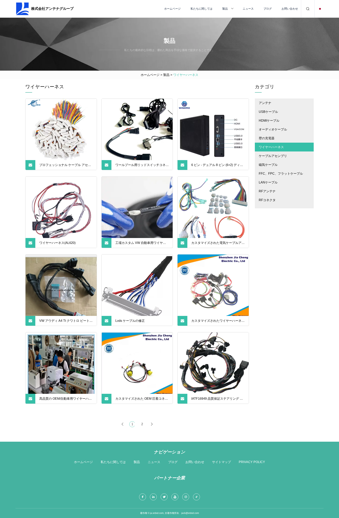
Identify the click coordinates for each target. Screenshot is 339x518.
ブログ (267, 8)
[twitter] (164, 496)
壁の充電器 (266, 138)
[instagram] (185, 496)
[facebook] (142, 496)
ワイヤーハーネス (271, 147)
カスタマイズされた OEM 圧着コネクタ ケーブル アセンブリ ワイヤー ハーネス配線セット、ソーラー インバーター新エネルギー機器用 (142, 400)
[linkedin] (153, 496)
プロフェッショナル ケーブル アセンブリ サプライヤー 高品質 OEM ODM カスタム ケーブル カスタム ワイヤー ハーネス (65, 166)
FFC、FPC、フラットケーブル (281, 173)
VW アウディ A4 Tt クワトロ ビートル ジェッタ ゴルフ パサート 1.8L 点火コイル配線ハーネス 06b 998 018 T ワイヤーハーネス (66, 322)
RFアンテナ (267, 191)
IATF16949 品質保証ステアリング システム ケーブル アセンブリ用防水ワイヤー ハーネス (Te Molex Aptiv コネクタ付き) (217, 400)
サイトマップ (221, 462)
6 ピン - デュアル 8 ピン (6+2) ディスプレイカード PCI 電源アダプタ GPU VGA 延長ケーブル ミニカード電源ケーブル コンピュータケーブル (217, 166)
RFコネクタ (267, 200)
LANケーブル (268, 182)
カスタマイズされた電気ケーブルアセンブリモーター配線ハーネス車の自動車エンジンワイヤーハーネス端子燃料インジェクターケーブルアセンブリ (218, 244)
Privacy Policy (252, 462)
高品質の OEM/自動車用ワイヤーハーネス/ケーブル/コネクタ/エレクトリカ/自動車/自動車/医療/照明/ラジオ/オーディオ (66, 400)
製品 (225, 8)
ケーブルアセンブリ (273, 156)
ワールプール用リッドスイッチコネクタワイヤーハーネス (142, 166)
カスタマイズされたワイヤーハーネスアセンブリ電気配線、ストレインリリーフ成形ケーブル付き (218, 322)
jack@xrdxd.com (190, 513)
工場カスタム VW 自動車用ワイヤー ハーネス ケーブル (140, 244)
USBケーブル (268, 111)
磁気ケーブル (268, 164)
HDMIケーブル (269, 120)
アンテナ (265, 103)
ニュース (248, 8)
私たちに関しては (201, 8)
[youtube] (174, 496)
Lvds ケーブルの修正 (130, 320)
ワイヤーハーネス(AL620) (57, 242)
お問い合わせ (290, 8)
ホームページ (172, 8)
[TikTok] (196, 496)
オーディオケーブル (273, 129)
